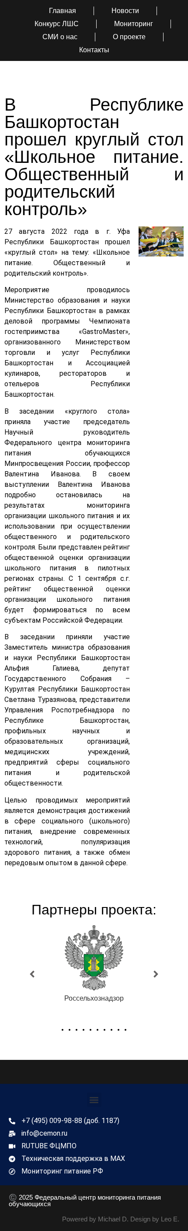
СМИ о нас (59, 36)
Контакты (94, 50)
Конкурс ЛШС (57, 23)
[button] (32, 974)
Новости (125, 10)
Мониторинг (133, 23)
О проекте (129, 36)
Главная (62, 10)
